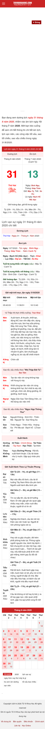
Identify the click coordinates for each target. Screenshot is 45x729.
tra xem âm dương (11, 681)
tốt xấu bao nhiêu (29, 681)
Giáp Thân (15, 251)
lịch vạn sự (26, 674)
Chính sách (39, 721)
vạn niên (7, 685)
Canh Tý (32, 251)
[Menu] (3, 3)
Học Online (26, 725)
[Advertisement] (22, 86)
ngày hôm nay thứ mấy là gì (15, 678)
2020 (17, 674)
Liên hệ (17, 725)
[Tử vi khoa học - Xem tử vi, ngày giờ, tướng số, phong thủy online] (22, 3)
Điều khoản (28, 721)
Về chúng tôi (6, 721)
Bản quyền (17, 721)
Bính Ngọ (33, 248)
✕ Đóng (36, 22)
